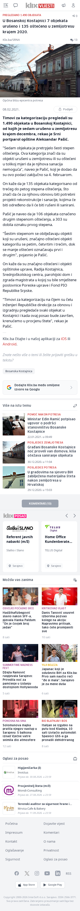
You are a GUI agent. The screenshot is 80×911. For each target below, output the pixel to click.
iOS (64, 338)
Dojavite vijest (54, 823)
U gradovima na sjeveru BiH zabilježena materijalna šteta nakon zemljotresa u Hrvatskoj (51, 478)
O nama (49, 841)
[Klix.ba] (40, 5)
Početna (11, 823)
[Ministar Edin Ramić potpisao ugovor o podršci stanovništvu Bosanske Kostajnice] (14, 424)
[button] (66, 515)
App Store (29, 884)
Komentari (51, 832)
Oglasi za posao (56, 859)
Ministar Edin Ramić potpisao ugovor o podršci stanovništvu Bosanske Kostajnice (52, 425)
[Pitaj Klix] (16, 5)
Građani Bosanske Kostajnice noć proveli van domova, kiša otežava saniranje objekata (52, 451)
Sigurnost (12, 859)
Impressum (13, 832)
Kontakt (11, 841)
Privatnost (51, 850)
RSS (68, 873)
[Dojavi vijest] (64, 5)
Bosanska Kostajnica (18, 371)
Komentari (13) (40, 503)
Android (9, 344)
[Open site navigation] (6, 5)
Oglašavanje (14, 850)
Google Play (55, 884)
